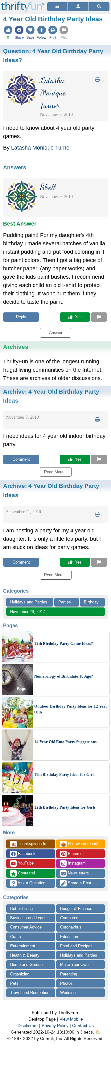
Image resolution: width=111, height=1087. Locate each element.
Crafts (15, 936)
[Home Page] (23, 3)
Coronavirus (70, 927)
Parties (64, 602)
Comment (21, 459)
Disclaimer (28, 1025)
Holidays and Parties (28, 602)
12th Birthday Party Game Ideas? (63, 643)
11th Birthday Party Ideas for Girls (64, 774)
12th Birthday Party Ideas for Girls (65, 807)
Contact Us (83, 1025)
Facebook (26, 853)
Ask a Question (31, 883)
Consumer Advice (26, 927)
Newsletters (78, 873)
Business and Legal (27, 918)
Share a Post (79, 883)
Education (69, 936)
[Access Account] (78, 6)
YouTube (25, 863)
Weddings (69, 992)
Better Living (21, 908)
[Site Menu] (57, 6)
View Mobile (71, 1019)
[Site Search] (98, 6)
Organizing (19, 974)
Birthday (91, 602)
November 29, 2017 (27, 611)
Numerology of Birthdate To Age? (63, 676)
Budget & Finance (76, 908)
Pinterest (75, 853)
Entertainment (22, 946)
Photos (66, 983)
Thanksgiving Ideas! (32, 844)
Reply (21, 317)
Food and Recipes (76, 946)
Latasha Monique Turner (41, 148)
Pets (14, 983)
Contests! (26, 873)
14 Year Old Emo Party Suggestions (65, 741)
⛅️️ (98, 1032)
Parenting (68, 974)
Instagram (76, 863)
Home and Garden (26, 964)
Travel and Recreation (29, 992)
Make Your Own (74, 964)
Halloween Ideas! (79, 844)
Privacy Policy (55, 1025)
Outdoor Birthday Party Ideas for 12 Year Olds (70, 709)
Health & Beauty (24, 955)
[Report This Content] (99, 317)
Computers (70, 918)
